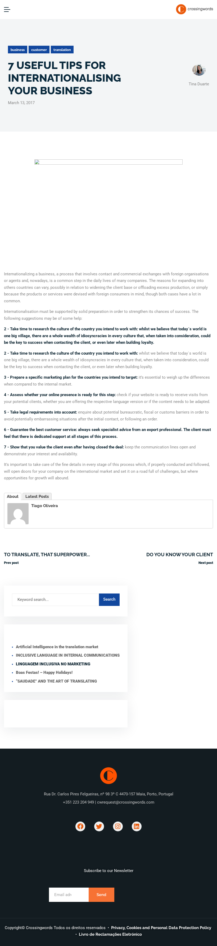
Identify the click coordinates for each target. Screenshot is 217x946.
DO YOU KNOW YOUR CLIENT (179, 554)
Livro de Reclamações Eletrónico (110, 934)
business (18, 50)
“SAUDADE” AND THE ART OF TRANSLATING (56, 681)
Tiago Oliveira (44, 505)
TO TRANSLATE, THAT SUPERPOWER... (47, 554)
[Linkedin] (137, 826)
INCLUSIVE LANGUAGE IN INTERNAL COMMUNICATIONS (68, 655)
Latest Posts (37, 496)
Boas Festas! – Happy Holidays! (44, 672)
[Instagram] (118, 826)
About (13, 496)
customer (39, 50)
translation (62, 50)
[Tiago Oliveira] (18, 513)
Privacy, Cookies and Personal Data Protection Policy (161, 927)
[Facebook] (80, 826)
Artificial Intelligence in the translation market (57, 646)
